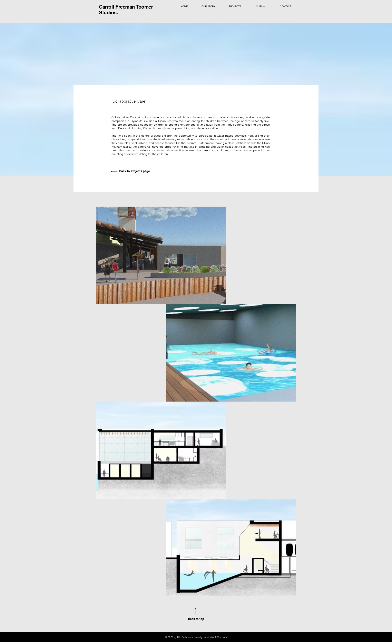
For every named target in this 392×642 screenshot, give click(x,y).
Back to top (196, 619)
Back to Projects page (134, 171)
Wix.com (222, 637)
